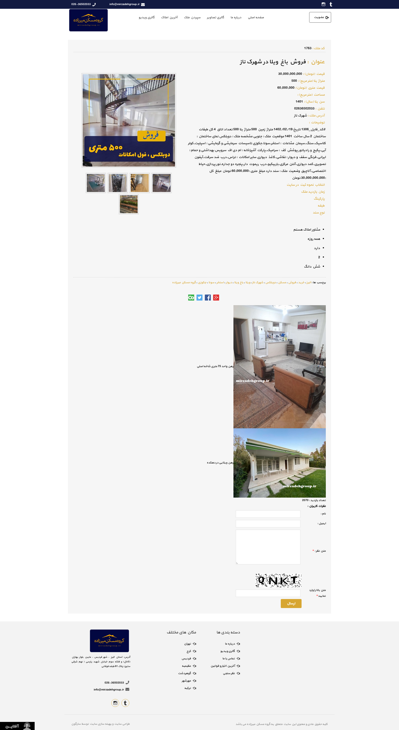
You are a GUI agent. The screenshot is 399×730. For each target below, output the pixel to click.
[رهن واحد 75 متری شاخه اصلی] (279, 366)
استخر (220, 282)
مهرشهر (186, 680)
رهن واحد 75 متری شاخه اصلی (215, 366)
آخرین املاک (169, 17)
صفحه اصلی (256, 17)
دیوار (229, 282)
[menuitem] (256, 17)
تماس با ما (228, 658)
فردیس (186, 658)
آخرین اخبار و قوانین (223, 666)
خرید (301, 282)
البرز (308, 282)
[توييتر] (199, 297)
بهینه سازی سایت (100, 724)
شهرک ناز (257, 282)
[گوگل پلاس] (216, 297)
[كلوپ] (191, 297)
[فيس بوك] (208, 297)
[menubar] (201, 17)
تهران (187, 644)
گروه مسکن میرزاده (184, 282)
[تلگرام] (183, 297)
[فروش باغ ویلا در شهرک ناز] (162, 182)
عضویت (319, 17)
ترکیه (187, 688)
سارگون (76, 724)
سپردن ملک (192, 17)
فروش (292, 282)
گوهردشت (184, 673)
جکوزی (202, 282)
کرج (189, 651)
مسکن (282, 282)
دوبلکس (270, 282)
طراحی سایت (121, 724)
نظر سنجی (229, 673)
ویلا (247, 282)
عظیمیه (186, 666)
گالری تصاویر (215, 17)
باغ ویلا (238, 282)
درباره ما (235, 17)
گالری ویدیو (146, 17)
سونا (212, 282)
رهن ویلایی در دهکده (220, 462)
